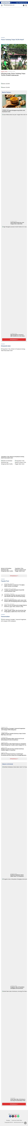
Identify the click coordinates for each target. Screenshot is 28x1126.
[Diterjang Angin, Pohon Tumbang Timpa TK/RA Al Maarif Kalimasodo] (14, 57)
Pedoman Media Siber (17, 1120)
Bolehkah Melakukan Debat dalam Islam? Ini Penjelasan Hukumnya (17, 875)
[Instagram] (15, 1116)
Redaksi (8, 1120)
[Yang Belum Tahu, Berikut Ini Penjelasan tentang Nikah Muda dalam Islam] (14, 401)
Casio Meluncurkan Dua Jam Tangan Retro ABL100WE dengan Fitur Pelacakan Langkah (17, 223)
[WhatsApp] (18, 1116)
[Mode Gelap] (24, 5)
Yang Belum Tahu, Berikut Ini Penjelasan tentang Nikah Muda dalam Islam (12, 457)
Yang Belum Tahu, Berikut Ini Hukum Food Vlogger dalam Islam (20, 570)
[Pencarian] (26, 5)
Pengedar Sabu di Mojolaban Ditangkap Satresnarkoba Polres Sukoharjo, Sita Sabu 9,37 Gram (18, 987)
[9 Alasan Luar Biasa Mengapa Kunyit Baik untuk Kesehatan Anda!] (14, 101)
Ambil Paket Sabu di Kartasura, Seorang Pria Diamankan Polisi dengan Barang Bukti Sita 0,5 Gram (17, 1100)
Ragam (2, 71)
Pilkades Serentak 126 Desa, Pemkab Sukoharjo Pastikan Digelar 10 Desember (12, 749)
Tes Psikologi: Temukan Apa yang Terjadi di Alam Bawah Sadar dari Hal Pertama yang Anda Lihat (14, 595)
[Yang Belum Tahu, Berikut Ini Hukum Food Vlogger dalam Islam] (21, 513)
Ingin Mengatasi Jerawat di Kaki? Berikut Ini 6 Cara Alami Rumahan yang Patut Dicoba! (17, 335)
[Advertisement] (14, 22)
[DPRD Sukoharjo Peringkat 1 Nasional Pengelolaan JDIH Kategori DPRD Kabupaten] (14, 672)
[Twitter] (13, 1116)
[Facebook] (10, 1116)
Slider (6, 71)
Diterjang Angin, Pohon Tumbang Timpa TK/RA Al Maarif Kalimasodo (13, 74)
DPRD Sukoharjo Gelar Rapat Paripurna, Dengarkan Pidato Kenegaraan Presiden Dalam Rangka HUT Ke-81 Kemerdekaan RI (13, 744)
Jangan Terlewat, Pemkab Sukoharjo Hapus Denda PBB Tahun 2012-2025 (13, 734)
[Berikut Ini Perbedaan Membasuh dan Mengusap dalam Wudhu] (7, 513)
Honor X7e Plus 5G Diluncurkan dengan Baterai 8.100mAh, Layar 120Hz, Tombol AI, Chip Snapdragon (15, 606)
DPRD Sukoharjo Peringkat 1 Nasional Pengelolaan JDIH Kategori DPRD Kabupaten (13, 729)
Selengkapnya (13, 339)
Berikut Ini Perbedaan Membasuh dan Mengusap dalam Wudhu (7, 570)
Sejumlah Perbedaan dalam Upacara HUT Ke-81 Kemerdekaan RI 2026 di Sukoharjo (12, 739)
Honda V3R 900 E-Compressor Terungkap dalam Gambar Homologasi (14, 585)
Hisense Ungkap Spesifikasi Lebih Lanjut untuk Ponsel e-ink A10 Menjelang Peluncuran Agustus (15, 601)
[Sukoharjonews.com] (8, 5)
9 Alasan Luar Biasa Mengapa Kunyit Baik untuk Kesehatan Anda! (13, 111)
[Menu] (2, 5)
